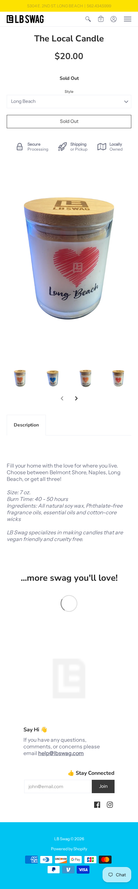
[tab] (26, 425)
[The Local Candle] (20, 378)
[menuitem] (88, 19)
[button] (88, 19)
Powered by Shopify (69, 848)
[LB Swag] (25, 19)
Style (69, 91)
